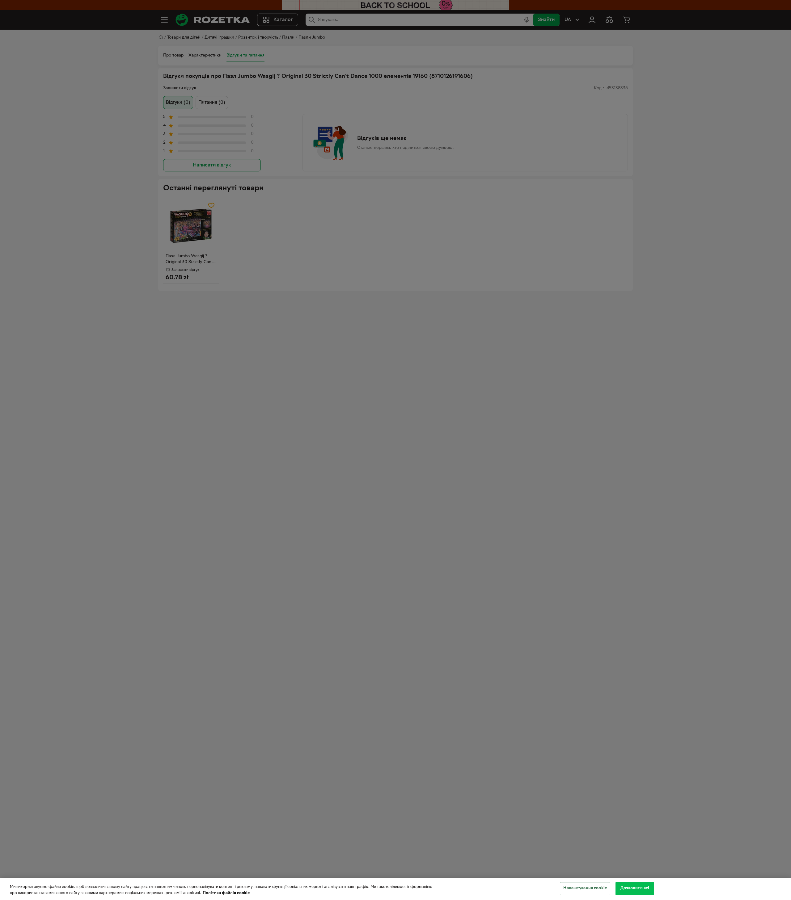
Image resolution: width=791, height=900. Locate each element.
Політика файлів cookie (226, 893)
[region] (395, 889)
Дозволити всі (634, 888)
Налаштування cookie (585, 888)
